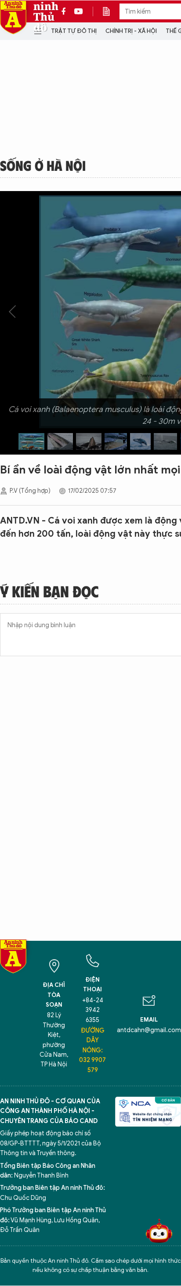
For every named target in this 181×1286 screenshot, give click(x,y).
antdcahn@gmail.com (149, 1030)
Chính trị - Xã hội (131, 31)
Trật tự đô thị (74, 31)
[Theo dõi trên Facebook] (65, 11)
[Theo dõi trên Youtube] (78, 11)
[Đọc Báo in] (110, 11)
